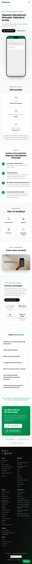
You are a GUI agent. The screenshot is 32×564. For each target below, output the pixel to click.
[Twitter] (2, 453)
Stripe (3, 539)
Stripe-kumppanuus (6, 473)
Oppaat (19, 475)
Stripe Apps (5, 543)
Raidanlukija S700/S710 (23, 500)
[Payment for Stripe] (6, 2)
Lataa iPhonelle (10, 30)
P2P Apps (4, 545)
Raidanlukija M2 (21, 492)
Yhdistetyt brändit (6, 468)
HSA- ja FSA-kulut (6, 530)
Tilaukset (4, 520)
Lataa (18, 471)
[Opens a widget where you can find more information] (26, 561)
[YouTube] (10, 453)
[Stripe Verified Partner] (16, 556)
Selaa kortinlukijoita (11, 300)
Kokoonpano (5, 496)
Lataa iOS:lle (14, 426)
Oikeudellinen (11, 559)
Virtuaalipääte (20, 484)
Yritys (3, 462)
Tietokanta (19, 478)
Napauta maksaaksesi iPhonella (15, 398)
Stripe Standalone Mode (23, 504)
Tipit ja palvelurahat (6, 524)
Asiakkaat (4, 508)
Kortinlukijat (4, 460)
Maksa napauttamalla (22, 513)
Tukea (18, 486)
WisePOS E (20, 496)
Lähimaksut (4, 504)
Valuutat (4, 506)
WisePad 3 (19, 494)
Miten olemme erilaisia (7, 466)
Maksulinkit (4, 514)
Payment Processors (7, 541)
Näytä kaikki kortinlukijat (23, 515)
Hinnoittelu (4, 470)
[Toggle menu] (28, 2)
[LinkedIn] (5, 453)
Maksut (3, 494)
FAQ (18, 473)
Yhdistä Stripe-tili (6, 498)
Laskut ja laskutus (6, 510)
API (18, 460)
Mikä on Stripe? (5, 492)
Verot (3, 522)
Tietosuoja (17, 559)
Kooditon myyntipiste (22, 480)
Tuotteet (4, 516)
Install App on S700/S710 (23, 502)
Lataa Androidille (14, 431)
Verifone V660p (21, 498)
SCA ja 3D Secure (6, 518)
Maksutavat (20, 482)
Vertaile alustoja (21, 30)
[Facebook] (8, 453)
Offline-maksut (5, 512)
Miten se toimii (5, 464)
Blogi (18, 469)
